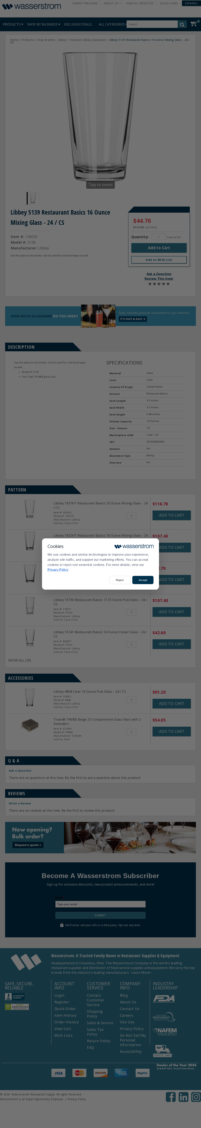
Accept (143, 580)
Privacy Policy (58, 569)
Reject (120, 580)
